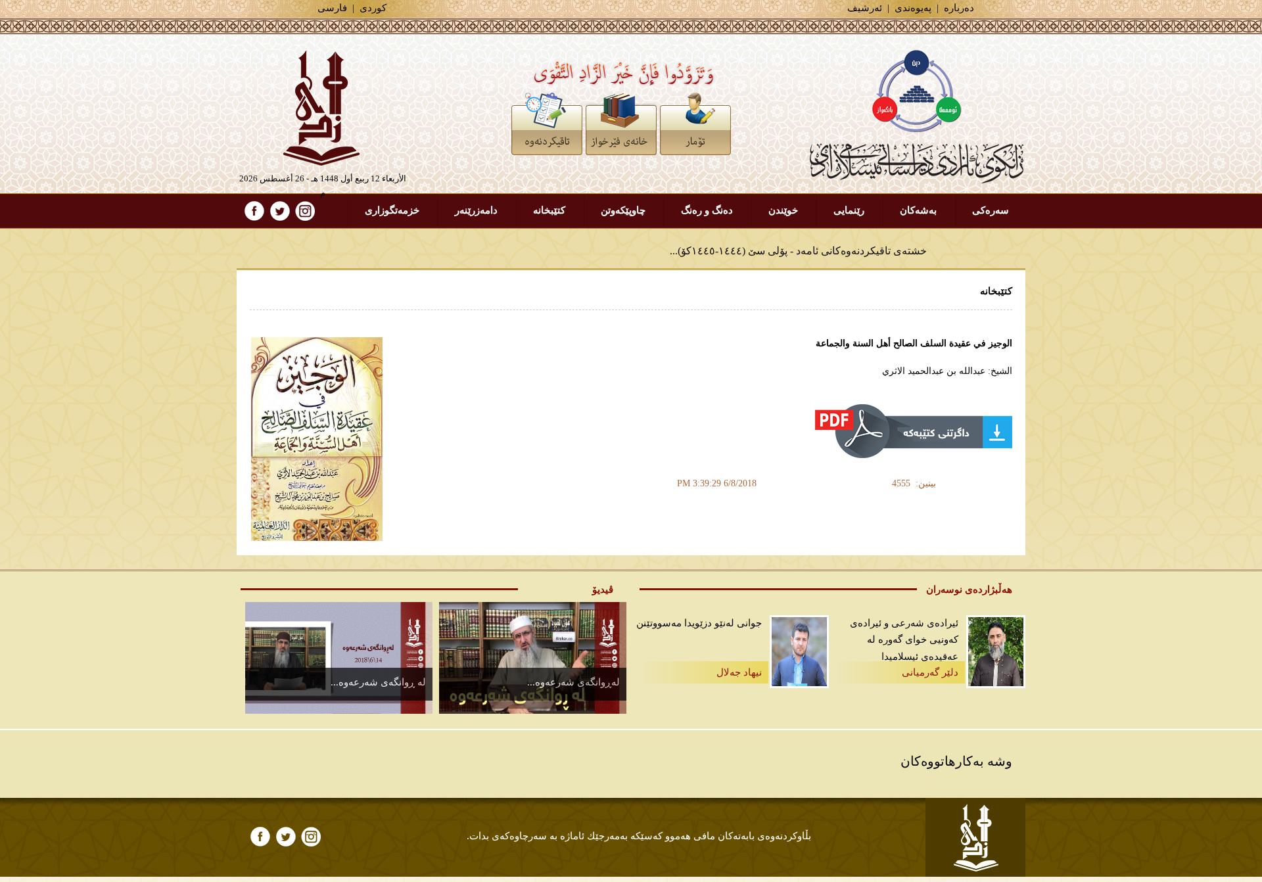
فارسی (332, 8)
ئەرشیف (864, 8)
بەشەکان (918, 210)
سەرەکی (990, 210)
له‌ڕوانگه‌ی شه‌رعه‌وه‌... (573, 682)
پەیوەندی (913, 8)
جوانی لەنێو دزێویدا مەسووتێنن (699, 623)
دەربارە (959, 8)
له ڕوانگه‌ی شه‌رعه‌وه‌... (378, 682)
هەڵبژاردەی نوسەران (969, 589)
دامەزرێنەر (476, 210)
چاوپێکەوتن (623, 210)
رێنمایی (848, 210)
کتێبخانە (549, 210)
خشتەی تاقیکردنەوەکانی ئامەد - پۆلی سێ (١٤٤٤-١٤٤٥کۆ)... (798, 242)
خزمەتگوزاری (392, 210)
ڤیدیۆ (602, 589)
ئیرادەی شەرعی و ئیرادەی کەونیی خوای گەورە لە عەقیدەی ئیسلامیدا (904, 640)
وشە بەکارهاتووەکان (956, 761)
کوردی (373, 8)
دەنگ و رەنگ (707, 210)
